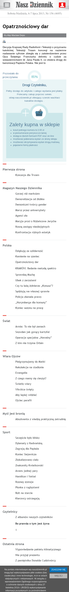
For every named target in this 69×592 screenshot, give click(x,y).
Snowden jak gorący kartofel (32, 332)
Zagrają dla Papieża (27, 448)
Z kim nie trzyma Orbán (29, 343)
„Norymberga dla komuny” (31, 302)
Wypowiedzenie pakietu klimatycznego (38, 549)
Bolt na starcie (24, 493)
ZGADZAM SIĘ (58, 569)
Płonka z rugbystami (27, 487)
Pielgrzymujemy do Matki (30, 361)
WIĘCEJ (58, 576)
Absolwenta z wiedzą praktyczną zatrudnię (40, 419)
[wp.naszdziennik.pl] (34, 5)
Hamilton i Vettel (25, 476)
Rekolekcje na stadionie (29, 367)
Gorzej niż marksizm (27, 193)
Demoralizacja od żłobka (29, 199)
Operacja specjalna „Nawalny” (33, 337)
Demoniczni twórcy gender (31, 204)
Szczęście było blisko (27, 437)
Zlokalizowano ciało (26, 459)
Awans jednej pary (26, 470)
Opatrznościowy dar (27, 262)
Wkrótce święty (24, 389)
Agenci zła (21, 215)
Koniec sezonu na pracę (29, 308)
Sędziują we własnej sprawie (32, 291)
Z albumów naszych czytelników (34, 517)
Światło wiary (23, 383)
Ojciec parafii (23, 400)
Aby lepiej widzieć (26, 395)
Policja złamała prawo (28, 296)
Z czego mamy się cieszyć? (30, 378)
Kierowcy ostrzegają (27, 498)
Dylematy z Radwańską (28, 443)
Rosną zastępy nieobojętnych (32, 226)
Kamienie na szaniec (27, 256)
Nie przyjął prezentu (27, 555)
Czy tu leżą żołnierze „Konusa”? (34, 285)
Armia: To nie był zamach (30, 326)
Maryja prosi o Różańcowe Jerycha (35, 221)
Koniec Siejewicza (25, 454)
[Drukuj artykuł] (4, 41)
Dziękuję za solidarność (29, 251)
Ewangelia (21, 372)
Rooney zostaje (24, 482)
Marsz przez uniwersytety (30, 210)
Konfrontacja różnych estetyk (32, 232)
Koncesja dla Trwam (27, 175)
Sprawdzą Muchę (25, 274)
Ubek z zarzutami (25, 280)
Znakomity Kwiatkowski (29, 465)
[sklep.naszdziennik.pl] (34, 113)
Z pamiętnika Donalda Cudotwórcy (35, 560)
